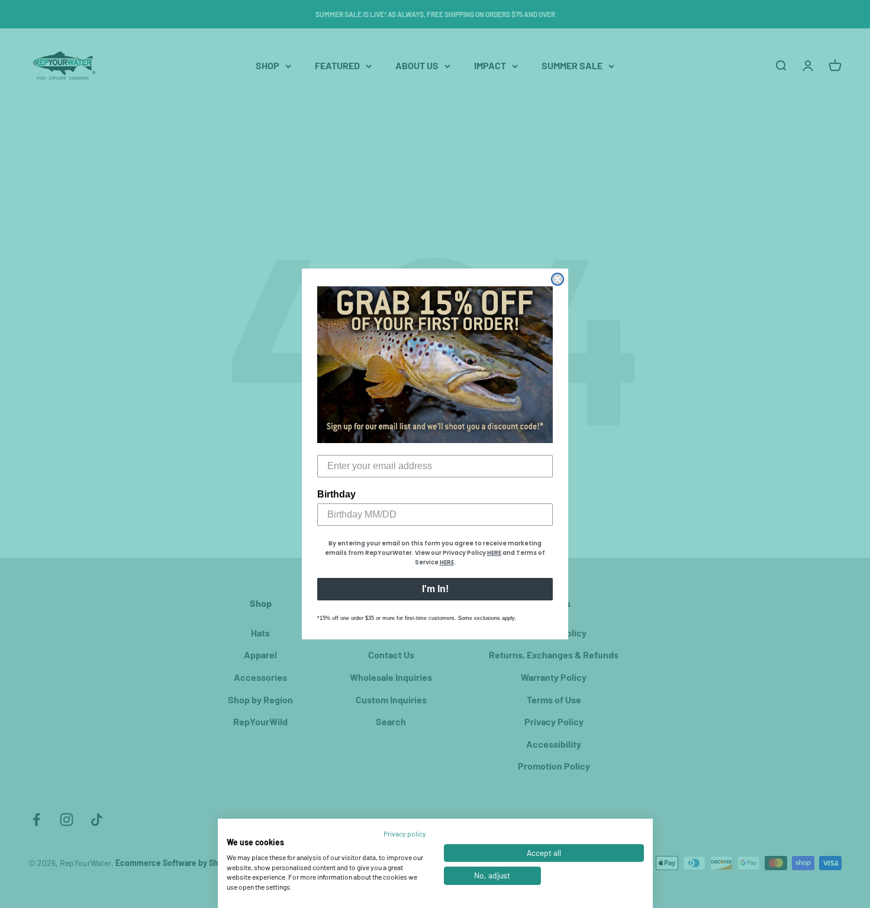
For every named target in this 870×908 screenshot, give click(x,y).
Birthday (336, 494)
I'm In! (435, 589)
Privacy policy (405, 833)
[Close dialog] (557, 279)
